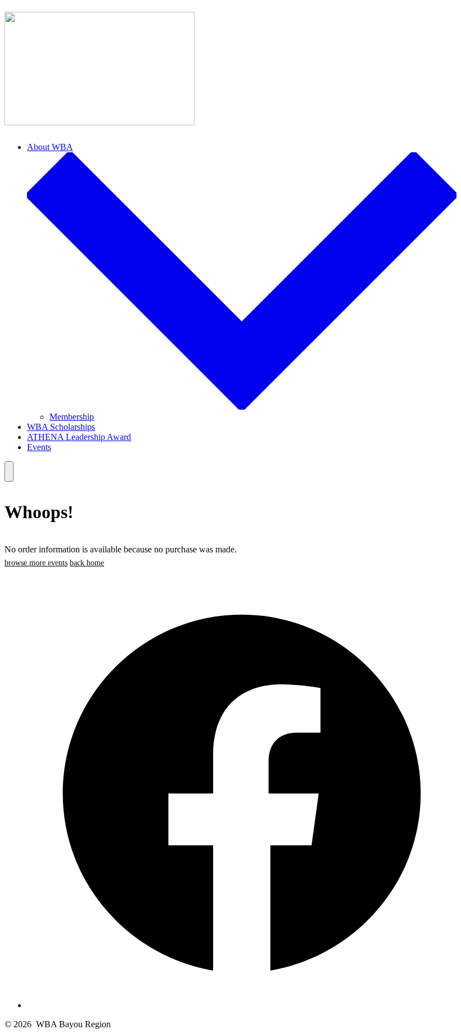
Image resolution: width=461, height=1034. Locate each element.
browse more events (35, 563)
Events (39, 447)
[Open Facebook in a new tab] (242, 1005)
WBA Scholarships (61, 427)
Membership (71, 416)
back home (87, 563)
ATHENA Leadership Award (79, 437)
